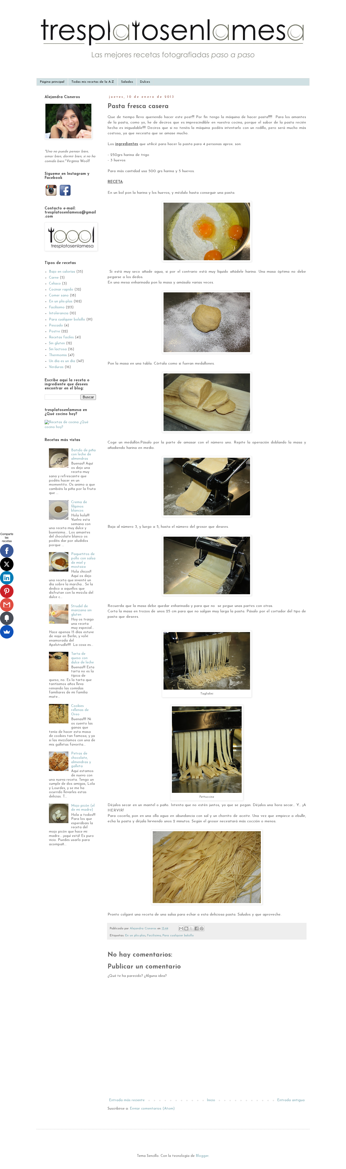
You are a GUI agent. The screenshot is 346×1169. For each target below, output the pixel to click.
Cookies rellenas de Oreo (80, 710)
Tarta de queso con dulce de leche (82, 658)
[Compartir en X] (191, 928)
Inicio (211, 1100)
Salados (127, 82)
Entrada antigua (291, 1100)
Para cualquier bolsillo (178, 935)
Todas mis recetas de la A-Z (92, 82)
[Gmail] (7, 605)
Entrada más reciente (127, 1100)
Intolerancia (58, 313)
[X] (7, 564)
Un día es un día (62, 361)
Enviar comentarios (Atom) (152, 1108)
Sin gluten (57, 343)
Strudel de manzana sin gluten (81, 610)
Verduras (56, 367)
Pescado (56, 325)
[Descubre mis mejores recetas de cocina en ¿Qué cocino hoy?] (70, 427)
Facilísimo (154, 935)
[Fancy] (7, 618)
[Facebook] (7, 550)
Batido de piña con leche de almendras (83, 454)
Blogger (202, 1156)
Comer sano (59, 295)
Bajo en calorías (62, 271)
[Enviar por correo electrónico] (181, 928)
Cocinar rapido (61, 289)
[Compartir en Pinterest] (201, 928)
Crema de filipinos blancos (79, 506)
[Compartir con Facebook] (196, 928)
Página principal (52, 82)
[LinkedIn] (7, 577)
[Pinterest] (7, 591)
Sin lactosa (58, 349)
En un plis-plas (135, 935)
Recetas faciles (61, 337)
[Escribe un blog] (186, 928)
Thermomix (58, 355)
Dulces (145, 82)
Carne (54, 277)
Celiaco (55, 283)
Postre (54, 331)
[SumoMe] (7, 632)
